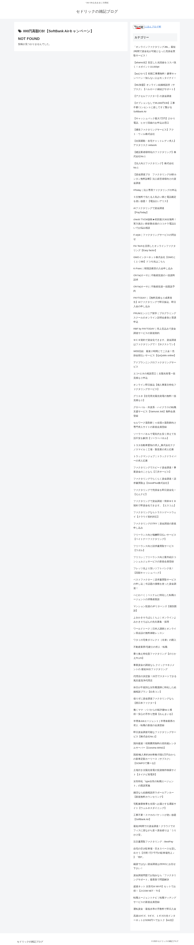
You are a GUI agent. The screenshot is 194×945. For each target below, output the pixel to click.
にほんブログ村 (153, 26)
